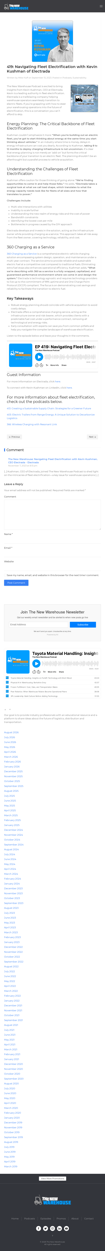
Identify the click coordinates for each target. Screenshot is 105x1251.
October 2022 (12, 956)
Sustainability (79, 77)
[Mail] (23, 594)
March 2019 (10, 1166)
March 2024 (11, 874)
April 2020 (10, 1103)
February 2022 (12, 995)
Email (8, 548)
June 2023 (10, 917)
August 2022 (11, 966)
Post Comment (16, 582)
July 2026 (9, 737)
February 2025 (12, 820)
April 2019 (9, 1161)
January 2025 (12, 825)
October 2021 (11, 1015)
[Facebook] (5, 594)
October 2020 (12, 1073)
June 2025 (10, 800)
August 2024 (11, 849)
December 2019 (13, 1122)
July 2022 (9, 971)
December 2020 (13, 1064)
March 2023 (11, 932)
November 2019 (13, 1127)
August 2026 (11, 732)
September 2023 (13, 903)
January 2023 (12, 942)
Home (15, 1218)
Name (8, 534)
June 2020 (10, 1093)
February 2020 (12, 1112)
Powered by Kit (52, 634)
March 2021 (10, 1049)
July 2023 (9, 913)
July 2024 (9, 854)
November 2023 (13, 893)
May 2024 (9, 864)
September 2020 (14, 1078)
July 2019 (9, 1147)
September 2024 (14, 844)
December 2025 (13, 771)
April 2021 (9, 1044)
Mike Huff (23, 77)
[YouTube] (20, 594)
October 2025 (12, 781)
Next (91, 437)
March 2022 (11, 991)
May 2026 (9, 747)
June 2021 (9, 1034)
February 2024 (12, 878)
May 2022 (9, 981)
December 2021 (13, 1005)
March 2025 (11, 815)
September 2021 (13, 1020)
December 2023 (13, 888)
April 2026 (10, 752)
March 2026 (11, 756)
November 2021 (13, 1010)
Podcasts (67, 77)
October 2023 (12, 898)
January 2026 (12, 766)
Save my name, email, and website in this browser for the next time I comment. (52, 575)
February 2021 (12, 1054)
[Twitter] (8, 594)
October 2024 (12, 839)
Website (9, 561)
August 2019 (11, 1142)
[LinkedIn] (16, 594)
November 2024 (13, 834)
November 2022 (13, 952)
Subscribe (82, 624)
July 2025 (9, 795)
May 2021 (9, 1039)
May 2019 (9, 1156)
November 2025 (13, 776)
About (75, 1218)
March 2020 (11, 1108)
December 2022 (13, 947)
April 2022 (10, 986)
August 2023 (11, 908)
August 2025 (11, 791)
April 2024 (10, 869)
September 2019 (13, 1137)
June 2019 (9, 1151)
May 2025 (9, 805)
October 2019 (11, 1132)
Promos (61, 1218)
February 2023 (12, 937)
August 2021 (11, 1025)
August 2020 (11, 1083)
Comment (10, 496)
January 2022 (12, 1000)
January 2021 (11, 1059)
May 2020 (9, 1098)
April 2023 (10, 927)
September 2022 (13, 961)
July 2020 (9, 1088)
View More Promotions (52, 1178)
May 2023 (9, 922)
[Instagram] (12, 594)
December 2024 (13, 830)
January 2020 (12, 1117)
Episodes (45, 1218)
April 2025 (10, 810)
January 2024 (12, 883)
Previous (15, 437)
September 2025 (13, 786)
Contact (89, 1218)
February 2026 (12, 761)
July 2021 (9, 1030)
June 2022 (10, 976)
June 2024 (10, 859)
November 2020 (13, 1069)
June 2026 (10, 742)
